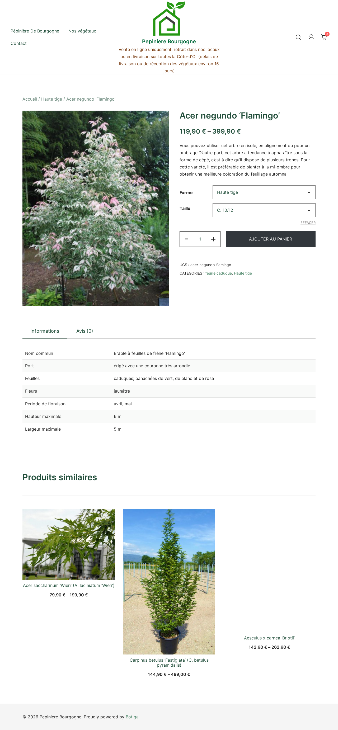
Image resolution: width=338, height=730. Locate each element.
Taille (185, 208)
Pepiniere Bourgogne (169, 41)
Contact (19, 43)
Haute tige (51, 99)
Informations (44, 331)
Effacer (308, 222)
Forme (186, 192)
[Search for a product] (298, 37)
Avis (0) (84, 331)
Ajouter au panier (270, 239)
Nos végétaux (82, 31)
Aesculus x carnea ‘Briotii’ (269, 637)
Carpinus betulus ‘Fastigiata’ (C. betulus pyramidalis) (169, 662)
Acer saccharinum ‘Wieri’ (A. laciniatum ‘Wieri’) (69, 585)
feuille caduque (218, 273)
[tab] (44, 331)
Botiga (132, 716)
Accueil (29, 99)
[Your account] (311, 37)
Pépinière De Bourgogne (35, 31)
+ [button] (213, 238)
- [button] (187, 238)
